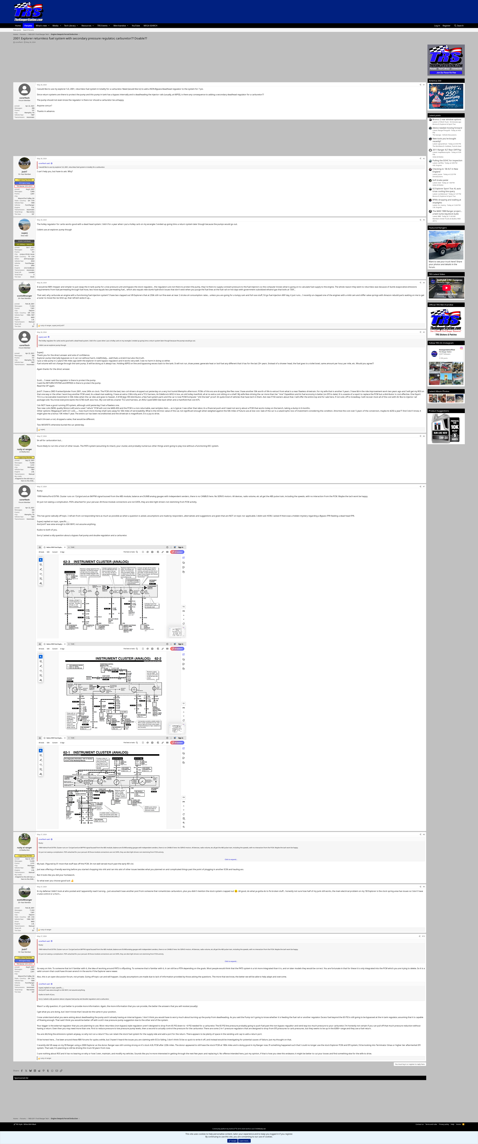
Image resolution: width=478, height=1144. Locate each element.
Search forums (28, 30)
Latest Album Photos (439, 391)
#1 (424, 85)
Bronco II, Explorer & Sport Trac (444, 124)
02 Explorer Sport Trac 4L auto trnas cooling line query (447, 190)
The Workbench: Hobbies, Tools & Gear (447, 146)
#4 (424, 282)
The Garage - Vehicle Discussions (444, 135)
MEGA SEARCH (150, 25)
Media (55, 25)
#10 (423, 936)
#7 (424, 486)
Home (18, 25)
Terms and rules (431, 1124)
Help (452, 1124)
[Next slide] (460, 398)
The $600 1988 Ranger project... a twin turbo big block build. (447, 212)
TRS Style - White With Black (25, 1124)
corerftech (19, 42)
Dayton (31, 310)
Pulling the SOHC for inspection (447, 160)
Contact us (420, 1124)
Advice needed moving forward (447, 128)
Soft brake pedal (440, 180)
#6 (424, 436)
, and (52, 325)
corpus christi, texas (27, 254)
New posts (17, 30)
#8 (424, 834)
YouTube (136, 25)
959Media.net (261, 1129)
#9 (424, 887)
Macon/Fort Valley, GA (26, 198)
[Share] (420, 84)
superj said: (43, 337)
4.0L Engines (437, 165)
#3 (424, 220)
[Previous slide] (432, 398)
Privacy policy (444, 1124)
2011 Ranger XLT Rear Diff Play (447, 149)
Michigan (31, 467)
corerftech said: (44, 163)
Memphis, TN (29, 112)
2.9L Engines (437, 207)
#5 (424, 332)
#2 (424, 158)
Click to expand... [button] (231, 859)
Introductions (438, 176)
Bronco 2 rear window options (447, 119)
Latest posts (435, 115)
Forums (28, 25)
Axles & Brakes (438, 157)
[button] (49, 25)
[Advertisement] (219, 62)
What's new (41, 25)
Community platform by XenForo (233, 1129)
